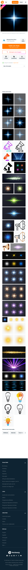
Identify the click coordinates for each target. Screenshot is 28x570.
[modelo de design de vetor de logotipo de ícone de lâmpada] (8, 520)
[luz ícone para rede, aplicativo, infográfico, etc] (8, 194)
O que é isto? (15, 62)
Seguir (23, 41)
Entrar (21, 2)
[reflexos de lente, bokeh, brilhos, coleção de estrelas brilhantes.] (13, 386)
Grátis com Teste (14, 46)
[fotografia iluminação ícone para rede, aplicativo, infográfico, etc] (7, 318)
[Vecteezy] (2, 2)
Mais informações (7, 66)
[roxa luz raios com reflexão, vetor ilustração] (13, 488)
